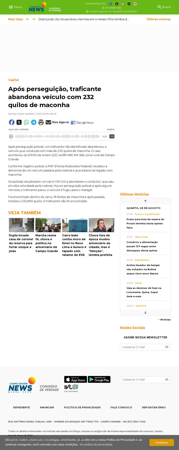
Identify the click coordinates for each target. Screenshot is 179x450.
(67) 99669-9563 (113, 7)
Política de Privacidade (82, 407)
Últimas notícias (159, 19)
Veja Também (24, 212)
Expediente (21, 407)
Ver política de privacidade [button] (96, 444)
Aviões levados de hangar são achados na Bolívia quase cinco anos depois (143, 269)
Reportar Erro (154, 407)
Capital (13, 80)
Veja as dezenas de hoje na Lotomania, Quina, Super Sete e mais (144, 292)
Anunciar (47, 407)
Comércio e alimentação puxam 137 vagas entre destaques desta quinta (142, 246)
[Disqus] (61, 306)
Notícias (164, 319)
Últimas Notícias (134, 194)
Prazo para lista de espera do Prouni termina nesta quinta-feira (145, 223)
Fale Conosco (121, 407)
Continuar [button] (162, 442)
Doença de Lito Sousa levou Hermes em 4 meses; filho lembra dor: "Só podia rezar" (95, 19)
